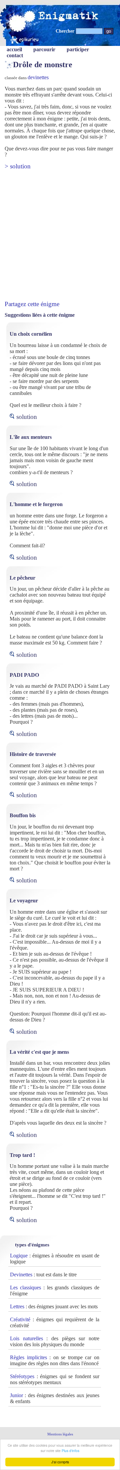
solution (26, 416)
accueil (14, 49)
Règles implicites (28, 1357)
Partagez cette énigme (32, 303)
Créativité (20, 1319)
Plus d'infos (70, 1450)
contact (15, 55)
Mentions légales (60, 1434)
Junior (16, 1395)
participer (78, 49)
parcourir (44, 49)
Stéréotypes (22, 1376)
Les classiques (25, 1287)
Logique (19, 1255)
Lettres (17, 1306)
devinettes (38, 77)
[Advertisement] (60, 235)
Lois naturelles (26, 1338)
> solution (18, 166)
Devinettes (21, 1274)
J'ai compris (60, 1461)
